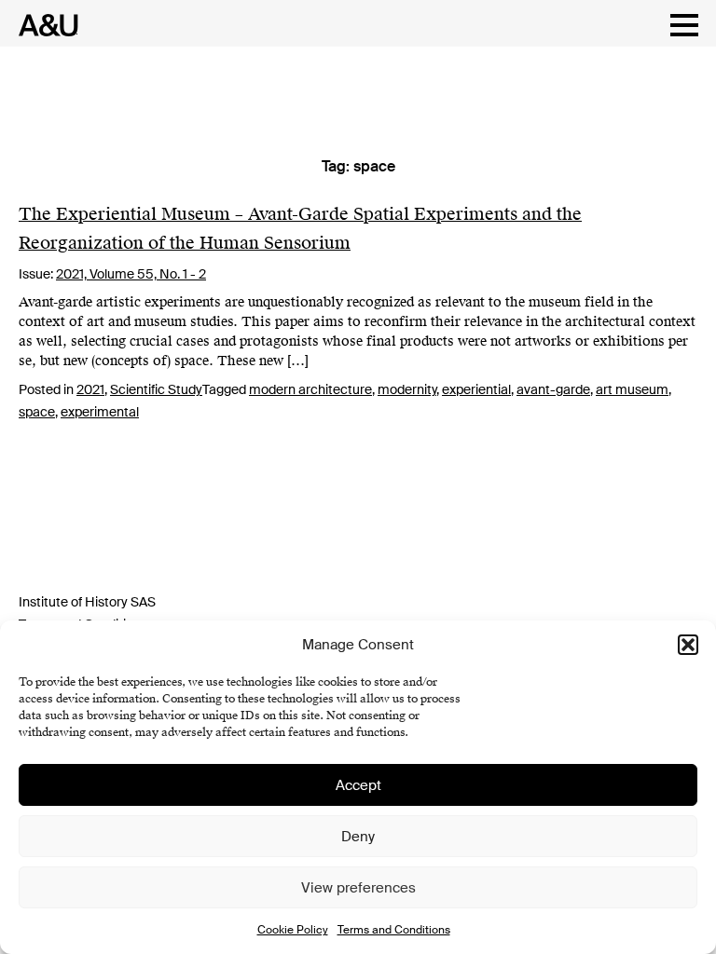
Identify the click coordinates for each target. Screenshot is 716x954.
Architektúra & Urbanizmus (43, 25)
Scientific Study (156, 389)
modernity (407, 389)
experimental (100, 411)
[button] (688, 644)
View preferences (358, 888)
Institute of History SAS (87, 601)
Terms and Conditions (393, 929)
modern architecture (310, 389)
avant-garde (553, 389)
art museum (632, 389)
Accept (358, 785)
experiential (476, 389)
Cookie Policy (292, 929)
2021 (90, 389)
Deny (358, 836)
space (37, 411)
